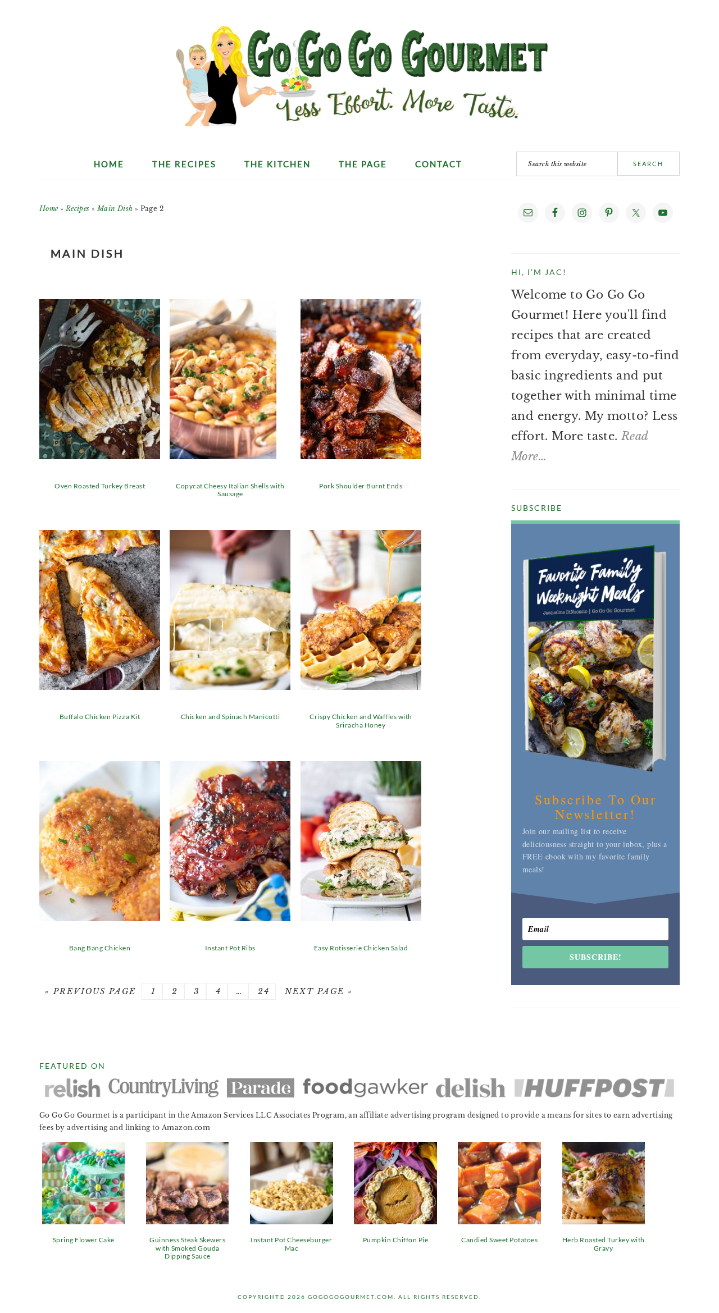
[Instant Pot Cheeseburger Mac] (291, 1220)
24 (262, 991)
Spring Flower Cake (84, 1240)
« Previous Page (90, 991)
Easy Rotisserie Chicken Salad (361, 948)
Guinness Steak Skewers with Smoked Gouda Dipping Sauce (187, 1248)
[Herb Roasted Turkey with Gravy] (603, 1220)
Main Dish (115, 208)
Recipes (78, 208)
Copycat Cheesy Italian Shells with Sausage (230, 490)
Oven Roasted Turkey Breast (99, 486)
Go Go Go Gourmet (360, 70)
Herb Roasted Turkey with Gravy (603, 1244)
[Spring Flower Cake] (83, 1220)
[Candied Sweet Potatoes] (499, 1220)
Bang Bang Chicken (100, 948)
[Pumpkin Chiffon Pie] (395, 1220)
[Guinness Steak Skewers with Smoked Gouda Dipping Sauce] (187, 1220)
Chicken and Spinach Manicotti (230, 716)
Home (48, 208)
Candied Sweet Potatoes (499, 1240)
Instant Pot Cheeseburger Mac (291, 1244)
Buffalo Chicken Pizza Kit (100, 716)
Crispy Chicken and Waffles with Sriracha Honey (361, 720)
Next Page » (317, 991)
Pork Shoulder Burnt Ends (360, 486)
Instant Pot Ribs (230, 948)
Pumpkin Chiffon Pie (396, 1240)
